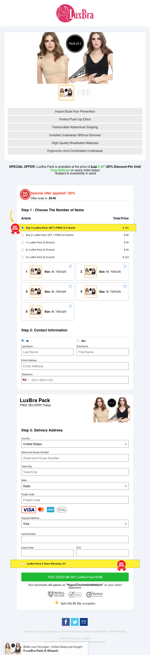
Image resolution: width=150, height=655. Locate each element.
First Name (82, 346)
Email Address (29, 360)
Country (25, 438)
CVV (78, 547)
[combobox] (25, 379)
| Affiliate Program (117, 631)
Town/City (26, 466)
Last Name (27, 346)
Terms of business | (72, 631)
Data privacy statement (95, 631)
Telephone (27, 374)
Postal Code (27, 494)
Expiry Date (27, 547)
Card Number (28, 533)
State (24, 480)
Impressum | (55, 631)
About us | (29, 631)
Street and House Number (35, 452)
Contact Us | (41, 631)
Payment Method (30, 518)
